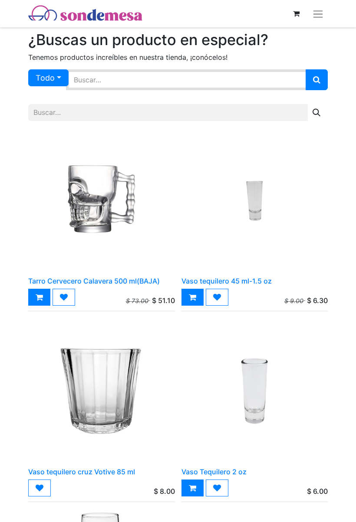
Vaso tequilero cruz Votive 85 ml (81, 471)
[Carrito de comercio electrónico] (296, 13)
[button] (39, 297)
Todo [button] (45, 77)
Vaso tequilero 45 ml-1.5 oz (226, 281)
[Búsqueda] (317, 79)
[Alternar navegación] (318, 13)
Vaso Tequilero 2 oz (214, 471)
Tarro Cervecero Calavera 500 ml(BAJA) (94, 281)
